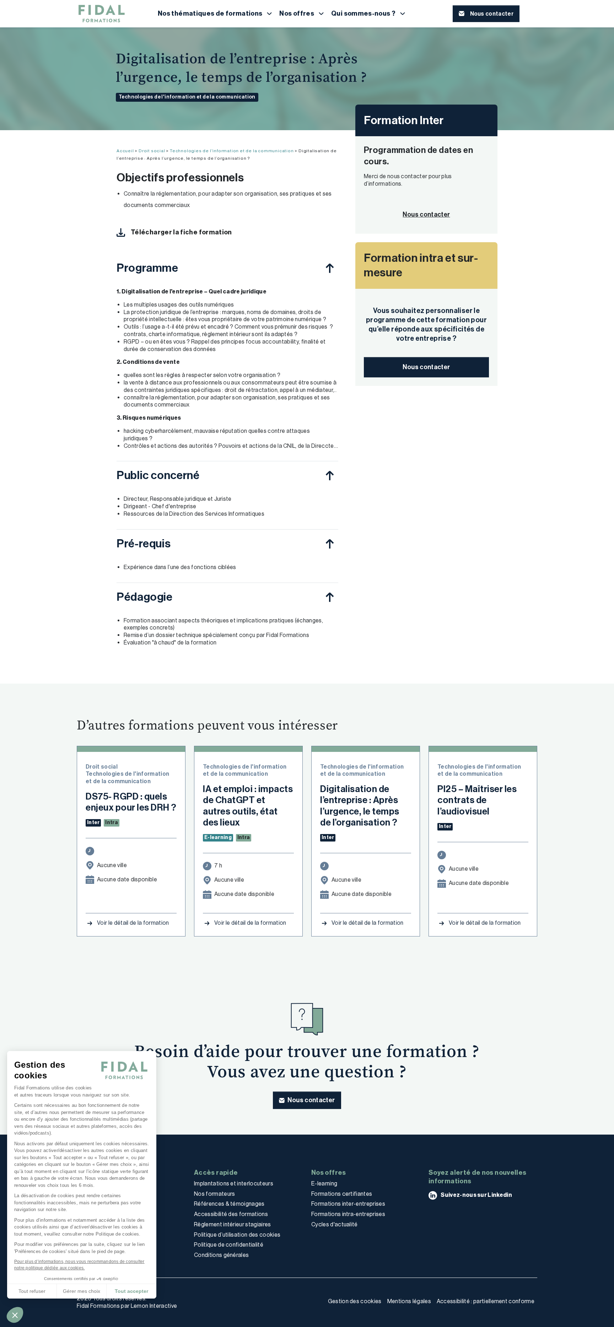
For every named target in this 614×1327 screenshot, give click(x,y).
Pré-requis (144, 543)
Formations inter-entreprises (348, 1203)
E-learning (324, 1183)
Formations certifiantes (341, 1193)
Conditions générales (221, 1255)
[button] (14, 1314)
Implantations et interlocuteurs (233, 1183)
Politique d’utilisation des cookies (237, 1234)
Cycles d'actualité (334, 1224)
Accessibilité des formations (231, 1214)
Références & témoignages (229, 1203)
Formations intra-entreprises (348, 1214)
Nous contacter (426, 367)
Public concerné (158, 475)
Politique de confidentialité (228, 1244)
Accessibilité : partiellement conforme (485, 1301)
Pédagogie (145, 597)
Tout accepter (131, 1291)
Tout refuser (31, 1291)
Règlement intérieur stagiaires (232, 1224)
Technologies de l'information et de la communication (187, 97)
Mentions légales (409, 1301)
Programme (147, 268)
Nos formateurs (214, 1193)
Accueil (125, 150)
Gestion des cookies (355, 1301)
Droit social (152, 150)
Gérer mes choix (81, 1291)
